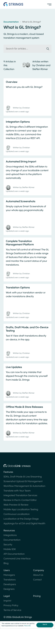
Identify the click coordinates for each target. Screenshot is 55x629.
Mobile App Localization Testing (21, 509)
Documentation (12, 540)
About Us (38, 575)
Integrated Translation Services (20, 495)
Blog (6, 563)
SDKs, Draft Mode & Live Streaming (23, 477)
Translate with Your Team (17, 491)
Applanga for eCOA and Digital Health (24, 523)
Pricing (37, 596)
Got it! (45, 624)
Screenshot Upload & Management (23, 481)
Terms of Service (12, 610)
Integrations (10, 535)
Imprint (7, 601)
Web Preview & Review (16, 505)
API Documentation (14, 554)
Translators (10, 580)
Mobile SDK (10, 549)
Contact (37, 580)
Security (8, 544)
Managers (9, 575)
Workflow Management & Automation (24, 486)
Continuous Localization (17, 514)
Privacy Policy (11, 605)
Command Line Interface (17, 558)
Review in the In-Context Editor (20, 500)
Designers (9, 589)
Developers (10, 584)
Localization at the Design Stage (21, 519)
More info (27, 626)
